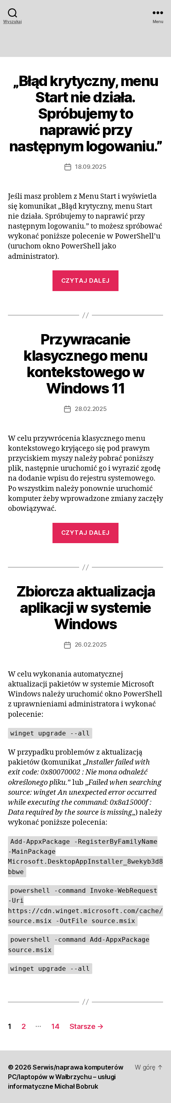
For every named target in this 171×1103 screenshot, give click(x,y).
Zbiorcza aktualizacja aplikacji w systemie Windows (85, 608)
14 (55, 1026)
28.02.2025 (91, 409)
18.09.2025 (90, 166)
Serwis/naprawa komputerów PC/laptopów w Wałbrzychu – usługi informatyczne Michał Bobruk (65, 1076)
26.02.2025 (91, 644)
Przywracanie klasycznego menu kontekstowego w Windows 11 (85, 364)
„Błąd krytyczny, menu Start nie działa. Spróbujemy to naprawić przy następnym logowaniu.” (85, 113)
